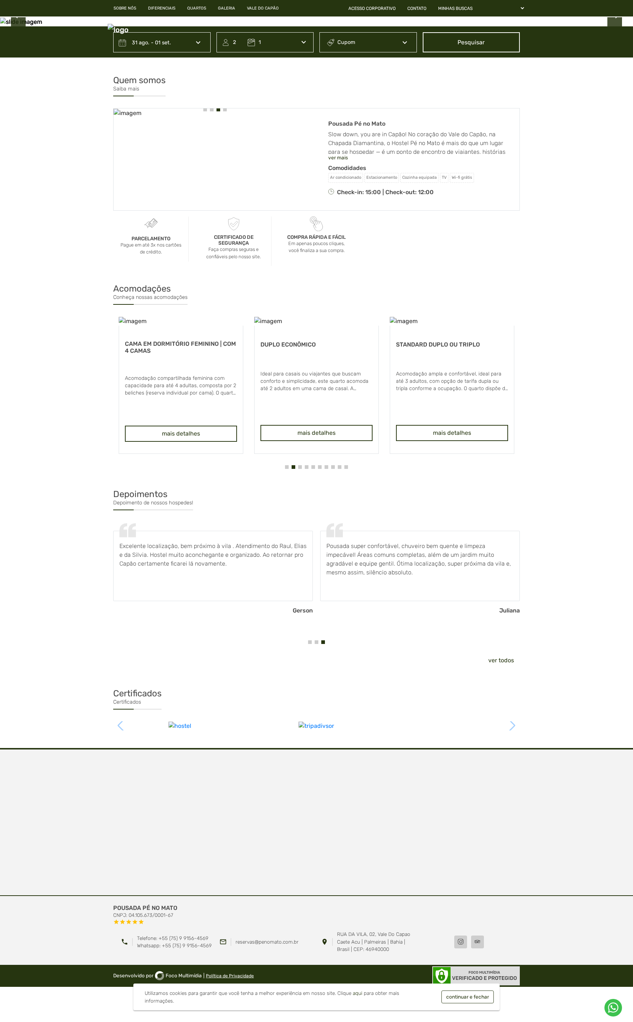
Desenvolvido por (157, 975)
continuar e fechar (467, 997)
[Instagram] (460, 942)
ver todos (501, 660)
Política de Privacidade (230, 975)
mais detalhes (181, 432)
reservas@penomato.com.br (267, 942)
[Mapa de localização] (316, 822)
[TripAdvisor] (477, 942)
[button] (205, 109)
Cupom (346, 42)
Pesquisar (471, 42)
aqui (357, 993)
